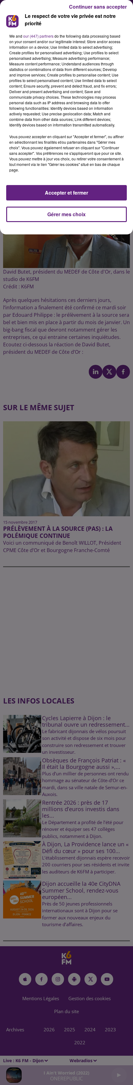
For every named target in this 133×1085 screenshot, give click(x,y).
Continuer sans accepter (98, 6)
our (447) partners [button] (38, 36)
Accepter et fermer (66, 192)
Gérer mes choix (66, 214)
